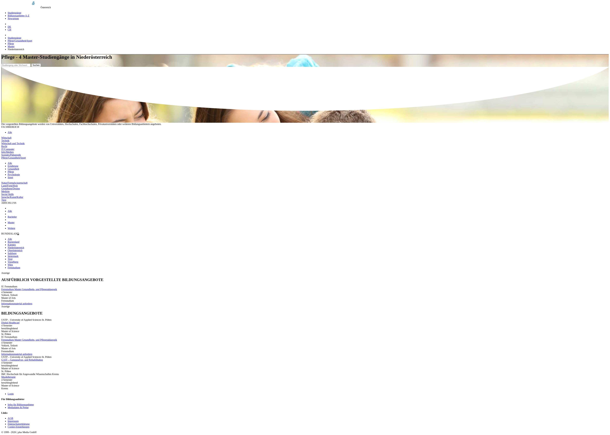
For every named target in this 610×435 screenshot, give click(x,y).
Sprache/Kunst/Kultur (12, 197)
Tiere (3, 200)
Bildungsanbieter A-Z (18, 15)
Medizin (5, 191)
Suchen (36, 65)
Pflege (11, 43)
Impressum (13, 421)
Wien (10, 264)
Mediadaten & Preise (18, 407)
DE (9, 26)
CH (9, 29)
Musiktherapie (8, 377)
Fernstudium (14, 267)
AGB (10, 418)
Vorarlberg (13, 262)
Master (11, 46)
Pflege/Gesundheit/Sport (20, 40)
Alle (10, 132)
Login (11, 393)
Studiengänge (14, 12)
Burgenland (13, 242)
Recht (4, 146)
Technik (5, 140)
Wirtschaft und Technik (13, 143)
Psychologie (14, 174)
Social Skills (7, 194)
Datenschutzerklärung (19, 424)
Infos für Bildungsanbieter (21, 404)
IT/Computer (7, 149)
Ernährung (13, 166)
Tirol (10, 259)
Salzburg (12, 253)
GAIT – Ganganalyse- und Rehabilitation (22, 359)
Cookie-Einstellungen (18, 426)
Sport (10, 177)
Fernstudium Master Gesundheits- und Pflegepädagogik (29, 289)
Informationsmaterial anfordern (16, 303)
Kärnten (12, 244)
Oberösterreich (15, 250)
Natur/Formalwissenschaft (14, 182)
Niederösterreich (16, 247)
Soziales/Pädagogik (11, 155)
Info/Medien (7, 152)
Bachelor (12, 216)
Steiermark (13, 256)
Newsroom (13, 18)
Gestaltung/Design (10, 188)
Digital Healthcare (10, 322)
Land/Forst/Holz (9, 185)
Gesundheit (13, 168)
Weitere (11, 228)
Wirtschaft (6, 137)
